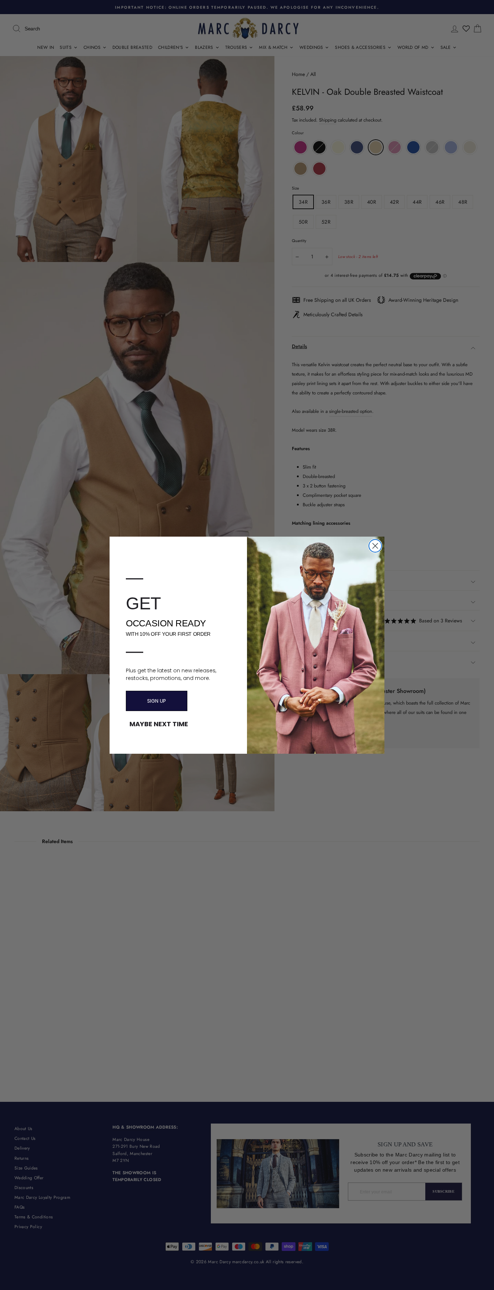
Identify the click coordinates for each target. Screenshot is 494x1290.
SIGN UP (156, 701)
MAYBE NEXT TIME (158, 724)
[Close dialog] (375, 546)
